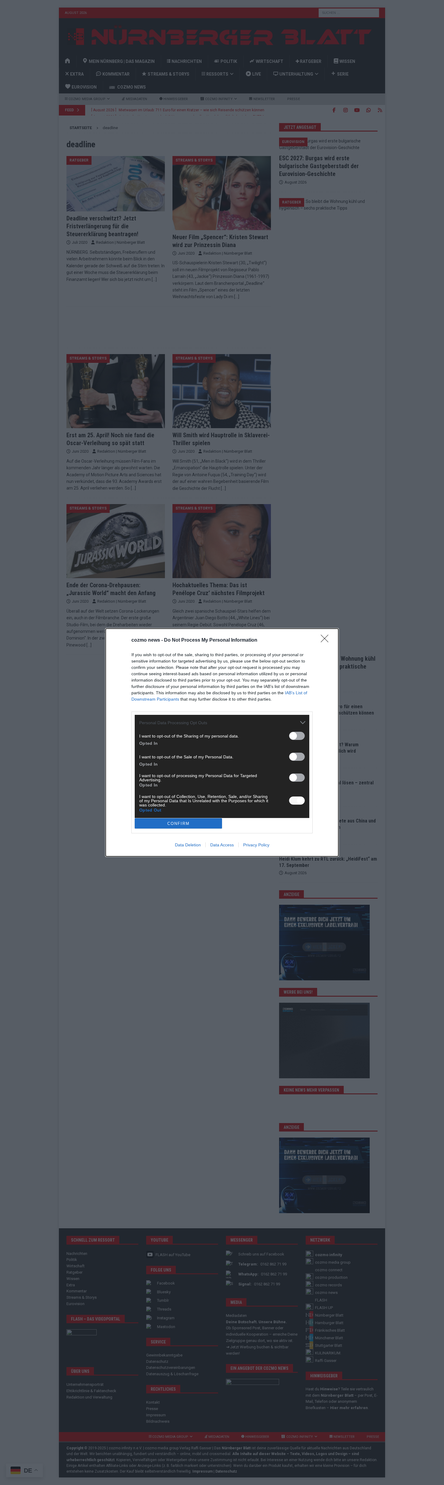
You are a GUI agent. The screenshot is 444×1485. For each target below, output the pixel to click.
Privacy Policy (256, 844)
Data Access (222, 844)
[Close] (326, 640)
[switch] (297, 736)
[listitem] (222, 722)
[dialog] (222, 742)
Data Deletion (188, 844)
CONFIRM (178, 823)
